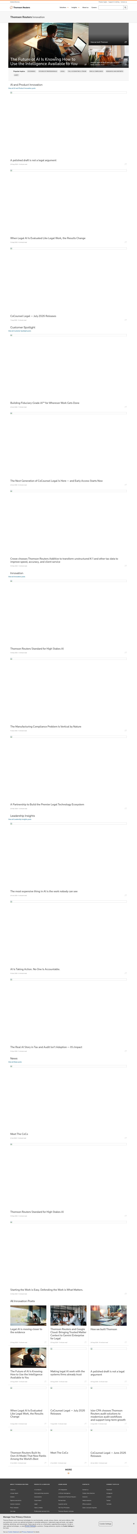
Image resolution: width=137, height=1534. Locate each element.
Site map (12, 1511)
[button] (64, 7)
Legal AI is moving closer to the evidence (26, 1330)
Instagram (109, 1493)
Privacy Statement (28, 1532)
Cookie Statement (13, 1532)
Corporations (38, 1497)
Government (37, 1500)
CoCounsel (31, 71)
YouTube (108, 1504)
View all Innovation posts (16, 577)
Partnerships (62, 1500)
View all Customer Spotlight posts (19, 331)
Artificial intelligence (64, 1493)
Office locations (86, 1504)
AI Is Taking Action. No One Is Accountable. (35, 969)
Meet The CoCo (19, 1134)
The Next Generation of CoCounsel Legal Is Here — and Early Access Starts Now (56, 481)
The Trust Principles (64, 1508)
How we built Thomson (99, 42)
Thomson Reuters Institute (66, 1511)
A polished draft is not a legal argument (33, 160)
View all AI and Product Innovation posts (22, 88)
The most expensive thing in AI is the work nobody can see (44, 891)
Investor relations (15, 1504)
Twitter (108, 1500)
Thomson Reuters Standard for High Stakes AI (37, 648)
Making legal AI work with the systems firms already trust (105, 63)
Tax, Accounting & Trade (77, 71)
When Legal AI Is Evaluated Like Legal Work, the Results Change (47, 238)
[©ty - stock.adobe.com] (68, 1011)
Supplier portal (62, 1504)
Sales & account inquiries (89, 1508)
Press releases (14, 1508)
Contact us (85, 1490)
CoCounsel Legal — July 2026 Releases (33, 316)
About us (12, 1490)
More (68, 1469)
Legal (62, 71)
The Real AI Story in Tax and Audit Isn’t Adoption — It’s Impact (46, 1047)
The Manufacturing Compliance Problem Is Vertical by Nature (45, 726)
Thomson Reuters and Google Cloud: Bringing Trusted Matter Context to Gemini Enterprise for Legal (68, 1333)
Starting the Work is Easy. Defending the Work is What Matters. (46, 1289)
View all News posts (15, 1062)
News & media (38, 1508)
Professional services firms (41, 1511)
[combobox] (112, 7)
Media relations (86, 1500)
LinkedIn (108, 1497)
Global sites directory (88, 1493)
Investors (85, 1497)
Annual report (14, 1493)
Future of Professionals (48, 71)
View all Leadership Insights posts (19, 819)
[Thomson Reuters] (68, 522)
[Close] (134, 1524)
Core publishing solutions (41, 1493)
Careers (12, 1497)
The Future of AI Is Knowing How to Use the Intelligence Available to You (44, 61)
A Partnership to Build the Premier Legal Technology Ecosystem (47, 804)
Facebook (109, 1490)
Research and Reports (114, 71)
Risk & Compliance (96, 71)
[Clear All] (121, 7)
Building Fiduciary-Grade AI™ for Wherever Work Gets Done (44, 403)
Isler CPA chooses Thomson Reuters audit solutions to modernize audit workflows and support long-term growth (108, 1415)
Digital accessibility (15, 1500)
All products (37, 1490)
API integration (62, 1490)
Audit (16, 75)
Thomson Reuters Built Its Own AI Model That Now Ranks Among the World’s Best (28, 1456)
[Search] (125, 7)
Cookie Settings (30, 1526)
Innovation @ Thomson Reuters (67, 1497)
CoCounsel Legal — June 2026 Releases (108, 1454)
